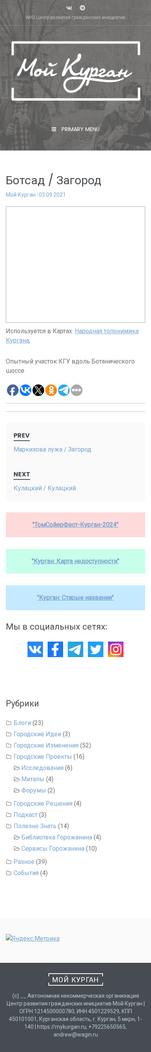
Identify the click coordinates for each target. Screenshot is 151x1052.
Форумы (33, 790)
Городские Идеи (37, 734)
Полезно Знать (35, 826)
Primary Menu (80, 129)
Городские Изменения (46, 745)
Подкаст (26, 814)
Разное (24, 861)
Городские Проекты (43, 756)
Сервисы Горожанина (52, 848)
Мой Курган (21, 195)
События (26, 873)
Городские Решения (43, 803)
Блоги (22, 723)
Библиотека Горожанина (56, 837)
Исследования (42, 768)
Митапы (33, 779)
